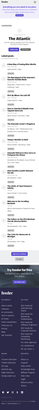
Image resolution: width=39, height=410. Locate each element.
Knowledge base (28, 369)
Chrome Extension (9, 359)
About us (24, 359)
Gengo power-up (8, 376)
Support (24, 363)
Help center (26, 366)
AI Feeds (5, 319)
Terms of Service (12, 403)
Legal (23, 379)
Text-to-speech (7, 316)
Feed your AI (6, 325)
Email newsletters (8, 322)
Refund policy (27, 382)
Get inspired (6, 335)
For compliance (27, 346)
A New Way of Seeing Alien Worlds (21, 64)
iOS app (4, 366)
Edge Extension (7, 373)
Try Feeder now (19, 282)
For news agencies (28, 342)
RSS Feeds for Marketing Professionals (27, 316)
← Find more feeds (7, 25)
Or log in (19, 259)
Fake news (25, 376)
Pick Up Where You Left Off (18, 95)
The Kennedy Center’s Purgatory (21, 124)
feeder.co (5, 2)
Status (23, 386)
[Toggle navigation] (34, 2)
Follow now (14, 49)
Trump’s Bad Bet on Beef (17, 140)
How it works (6, 306)
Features (5, 309)
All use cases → (27, 349)
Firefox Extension (8, 363)
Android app (6, 369)
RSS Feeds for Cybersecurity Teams (27, 308)
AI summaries (7, 312)
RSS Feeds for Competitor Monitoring (27, 336)
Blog (3, 332)
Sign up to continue (19, 254)
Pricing (4, 329)
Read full (11, 73)
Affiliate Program (28, 373)
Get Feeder (19, 15)
